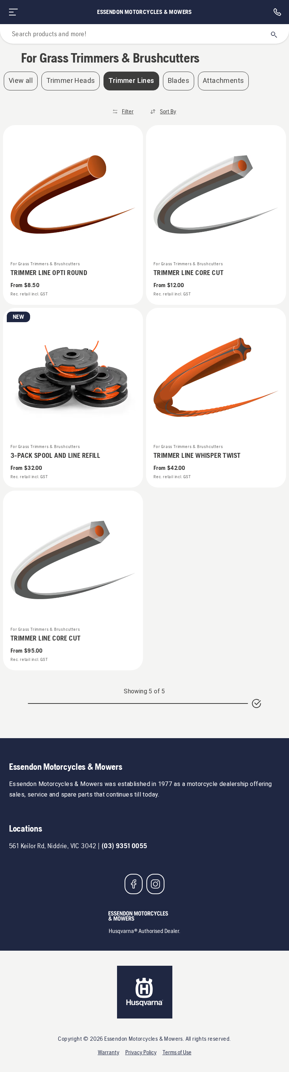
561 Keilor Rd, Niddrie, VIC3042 (52, 846)
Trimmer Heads (70, 81)
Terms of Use (177, 1052)
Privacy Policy (141, 1052)
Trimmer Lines (131, 81)
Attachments (223, 81)
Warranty (108, 1052)
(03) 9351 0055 (125, 846)
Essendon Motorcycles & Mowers (144, 11)
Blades (178, 81)
